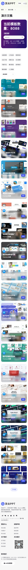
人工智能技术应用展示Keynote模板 (15, 153)
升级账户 (3, 530)
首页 (2, 10)
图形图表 (4, 69)
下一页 (14, 489)
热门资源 (3, 543)
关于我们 (3, 540)
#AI (11, 41)
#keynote (13, 43)
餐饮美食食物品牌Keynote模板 (14, 92)
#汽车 (7, 43)
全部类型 (4, 55)
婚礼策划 (11, 64)
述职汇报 (11, 60)
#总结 (19, 43)
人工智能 (11, 69)
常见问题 (3, 528)
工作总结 (11, 55)
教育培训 (18, 55)
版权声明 (16, 528)
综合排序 (5, 74)
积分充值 (3, 533)
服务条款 (16, 533)
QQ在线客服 (8, 563)
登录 (19, 3)
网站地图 (3, 546)
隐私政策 (16, 530)
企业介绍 (4, 60)
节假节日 (4, 64)
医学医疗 (18, 64)
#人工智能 (16, 41)
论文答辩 (18, 60)
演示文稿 (10, 10)
